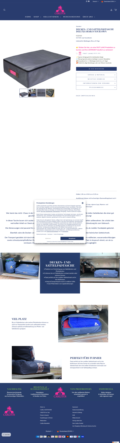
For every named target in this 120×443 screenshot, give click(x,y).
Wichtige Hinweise (96, 79)
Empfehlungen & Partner (46, 418)
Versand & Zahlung (77, 412)
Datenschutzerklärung (77, 409)
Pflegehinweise (96, 87)
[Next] (68, 56)
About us (42, 407)
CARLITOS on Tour (45, 412)
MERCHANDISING (71, 17)
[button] (115, 442)
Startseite (78, 26)
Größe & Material (96, 75)
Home (28, 17)
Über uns (88, 17)
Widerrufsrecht (76, 418)
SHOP (37, 17)
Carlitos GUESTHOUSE (46, 409)
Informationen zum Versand (96, 83)
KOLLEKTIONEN (52, 17)
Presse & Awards (44, 415)
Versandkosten (88, 38)
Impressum (75, 407)
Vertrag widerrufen (77, 420)
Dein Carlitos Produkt (77, 423)
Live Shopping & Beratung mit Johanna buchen (84, 426)
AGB (73, 415)
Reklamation (43, 420)
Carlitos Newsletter (45, 423)
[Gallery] (37, 61)
